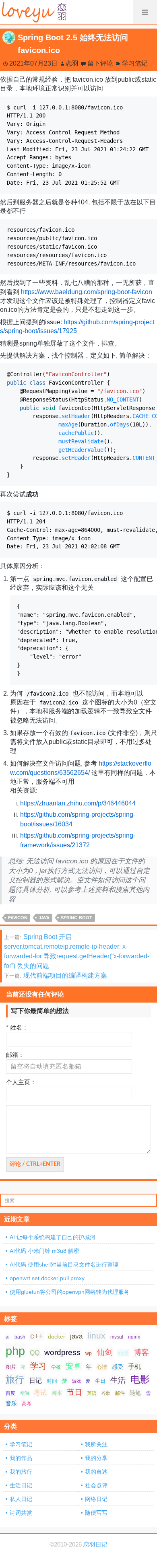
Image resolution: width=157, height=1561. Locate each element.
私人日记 (21, 1499)
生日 (100, 1381)
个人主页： (21, 1082)
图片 (11, 1367)
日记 (35, 1380)
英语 (92, 1393)
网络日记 (96, 1499)
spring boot (76, 917)
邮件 (120, 1393)
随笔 (135, 1393)
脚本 (57, 1393)
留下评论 (100, 63)
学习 (38, 1365)
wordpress (62, 1352)
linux (96, 1336)
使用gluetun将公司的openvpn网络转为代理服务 (70, 1292)
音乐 (11, 1403)
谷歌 (105, 1393)
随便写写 (96, 1513)
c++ (36, 1336)
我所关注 (96, 1444)
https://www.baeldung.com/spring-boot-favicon (86, 291)
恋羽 (72, 63)
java (44, 917)
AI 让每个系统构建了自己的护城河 (52, 1237)
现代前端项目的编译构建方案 (55, 975)
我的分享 (96, 1458)
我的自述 (96, 1471)
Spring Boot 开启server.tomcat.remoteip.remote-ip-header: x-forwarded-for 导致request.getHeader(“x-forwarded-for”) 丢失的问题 (76, 951)
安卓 (73, 1366)
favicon (17, 917)
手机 (134, 1366)
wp (88, 1353)
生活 (118, 1380)
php (15, 1350)
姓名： (17, 1027)
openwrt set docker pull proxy (47, 1278)
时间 (52, 1381)
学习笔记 (135, 63)
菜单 (145, 12)
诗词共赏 (21, 1513)
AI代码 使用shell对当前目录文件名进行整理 (64, 1264)
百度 (10, 1393)
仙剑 (105, 1352)
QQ (34, 1352)
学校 (56, 1367)
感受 (117, 1366)
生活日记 (21, 1485)
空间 (24, 1393)
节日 (74, 1392)
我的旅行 (21, 1471)
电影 (140, 1379)
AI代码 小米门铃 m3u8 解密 (44, 1251)
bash (19, 1336)
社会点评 (96, 1485)
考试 (40, 1392)
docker (56, 1336)
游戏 (76, 1381)
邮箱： (15, 1054)
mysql (116, 1336)
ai (8, 1336)
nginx (134, 1337)
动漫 (123, 1353)
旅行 (15, 1379)
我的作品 (21, 1458)
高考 (26, 1404)
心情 (102, 1367)
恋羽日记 (95, 1544)
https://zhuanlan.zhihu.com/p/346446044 (78, 803)
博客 (141, 1352)
